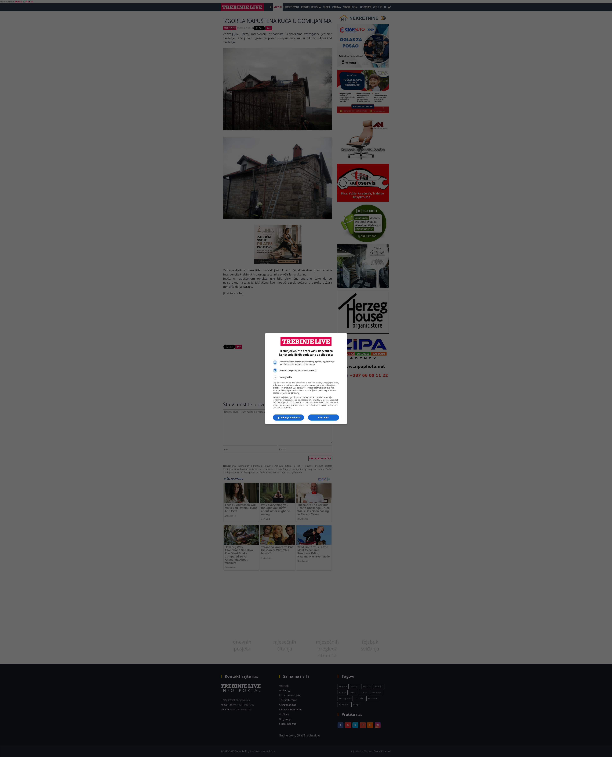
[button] (306, 377)
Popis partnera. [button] (292, 393)
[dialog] (306, 378)
